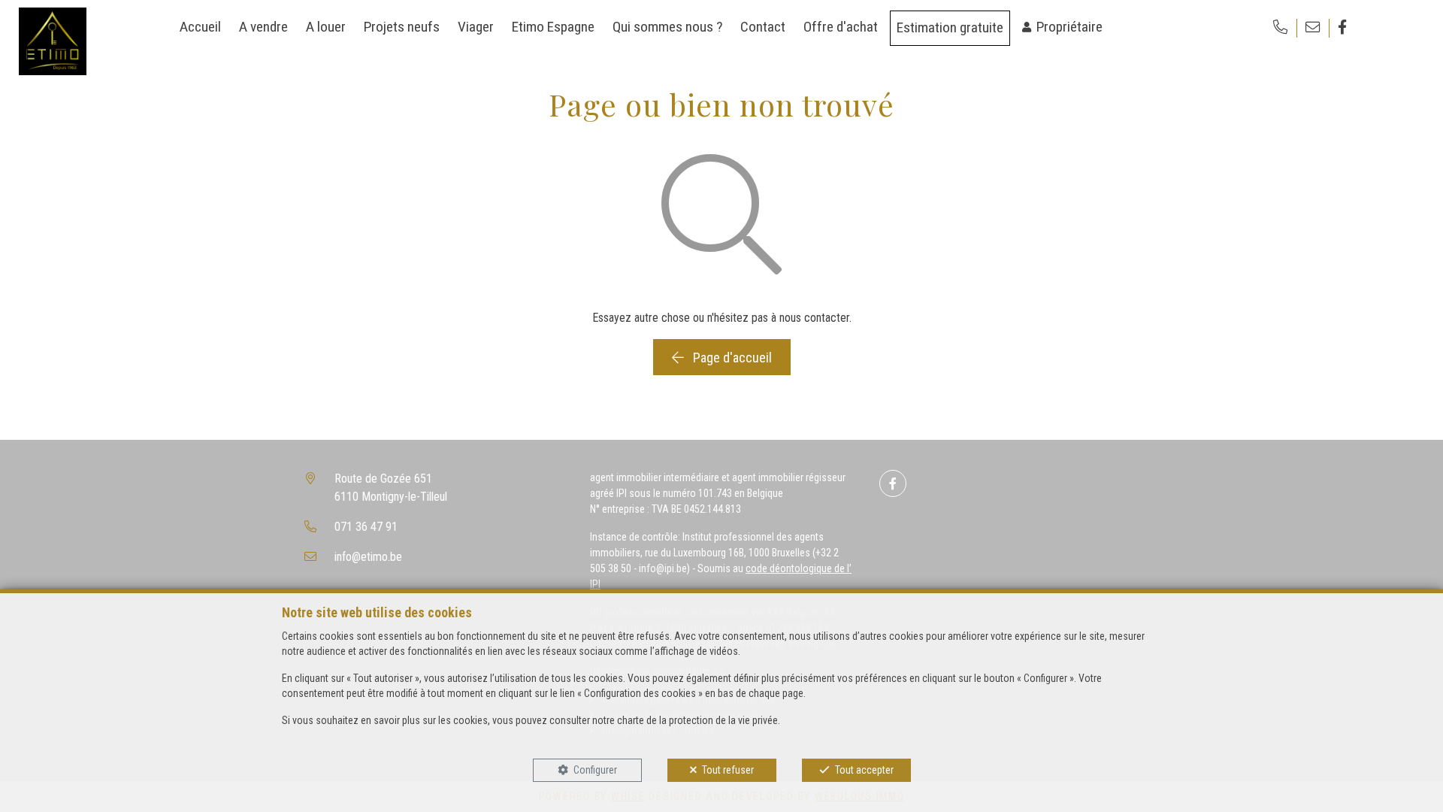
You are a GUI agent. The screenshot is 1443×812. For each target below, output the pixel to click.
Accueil (200, 26)
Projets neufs (402, 26)
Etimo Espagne (553, 26)
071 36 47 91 (366, 527)
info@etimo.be (368, 557)
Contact (762, 26)
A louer (326, 26)
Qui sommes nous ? (667, 26)
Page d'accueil (731, 357)
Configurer (595, 770)
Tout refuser (728, 770)
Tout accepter (864, 770)
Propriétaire (1069, 26)
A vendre (263, 26)
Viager (476, 26)
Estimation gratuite (950, 27)
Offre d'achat (840, 26)
